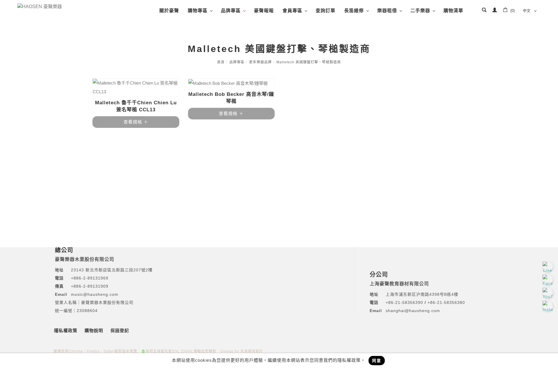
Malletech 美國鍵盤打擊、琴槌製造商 (308, 62)
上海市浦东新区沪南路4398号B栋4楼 (422, 294)
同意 (376, 360)
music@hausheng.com (94, 294)
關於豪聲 (169, 10)
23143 (77, 270)
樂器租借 (387, 10)
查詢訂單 (325, 10)
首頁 (221, 62)
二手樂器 (420, 10)
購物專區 (198, 10)
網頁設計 (255, 351)
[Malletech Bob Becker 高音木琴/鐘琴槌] (231, 83)
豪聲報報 (264, 10)
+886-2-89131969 (89, 278)
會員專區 (292, 10)
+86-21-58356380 (446, 302)
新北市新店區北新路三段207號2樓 (118, 270)
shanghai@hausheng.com (413, 310)
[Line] (548, 266)
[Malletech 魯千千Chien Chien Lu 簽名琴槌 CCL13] (135, 87)
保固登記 (119, 330)
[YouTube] (548, 293)
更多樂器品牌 (260, 62)
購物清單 (453, 10)
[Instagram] (548, 306)
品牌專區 (231, 10)
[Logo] (39, 6)
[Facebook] (548, 280)
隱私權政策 (65, 330)
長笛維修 (354, 10)
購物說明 (94, 330)
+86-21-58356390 (405, 302)
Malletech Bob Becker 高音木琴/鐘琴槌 (231, 98)
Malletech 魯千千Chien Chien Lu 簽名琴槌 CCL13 (136, 106)
